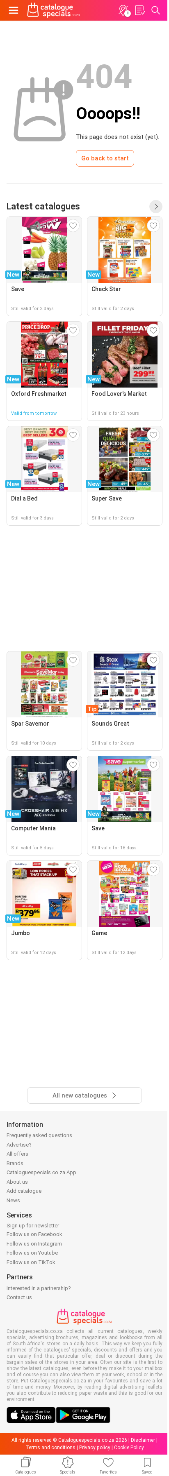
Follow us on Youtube (32, 1253)
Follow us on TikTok (31, 1262)
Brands (15, 1163)
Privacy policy (94, 1447)
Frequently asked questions (39, 1135)
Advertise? (19, 1145)
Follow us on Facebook (34, 1234)
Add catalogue (24, 1191)
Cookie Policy (129, 1447)
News (13, 1200)
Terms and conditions (50, 1447)
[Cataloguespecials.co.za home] (53, 10)
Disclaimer (143, 1440)
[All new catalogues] (155, 206)
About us (17, 1182)
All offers (17, 1154)
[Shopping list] (139, 10)
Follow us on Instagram (34, 1244)
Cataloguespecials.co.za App (41, 1172)
